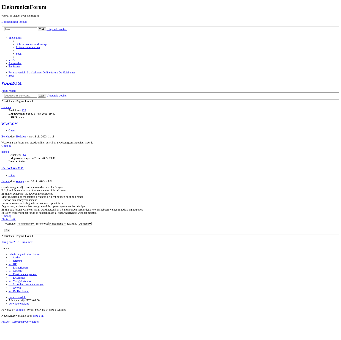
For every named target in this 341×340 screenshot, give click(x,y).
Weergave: (10, 223)
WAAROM (11, 83)
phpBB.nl (38, 315)
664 (24, 154)
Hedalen (6, 107)
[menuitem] (32, 44)
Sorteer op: (42, 223)
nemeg (5, 151)
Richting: (72, 223)
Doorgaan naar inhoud (14, 21)
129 (24, 110)
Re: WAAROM (12, 168)
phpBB (20, 309)
